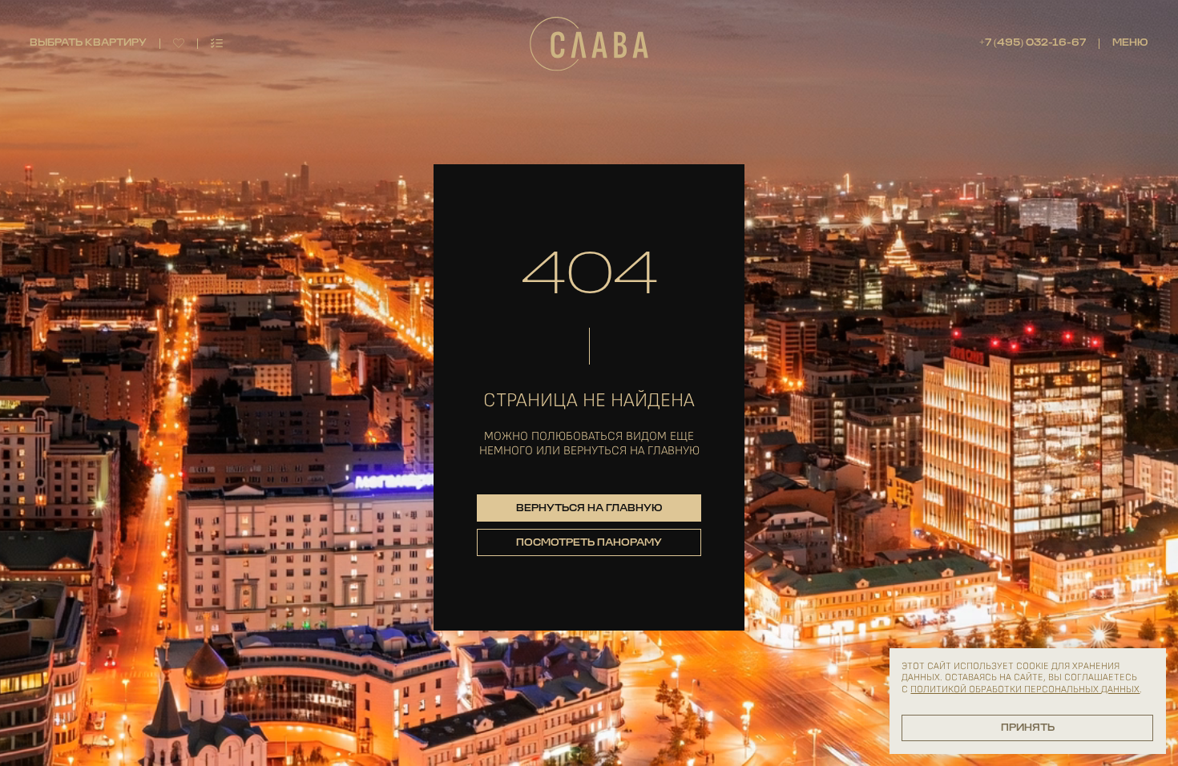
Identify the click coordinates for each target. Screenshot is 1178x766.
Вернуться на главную (589, 509)
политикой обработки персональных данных (1025, 689)
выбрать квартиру (88, 43)
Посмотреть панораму (589, 543)
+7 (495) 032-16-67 (1032, 43)
